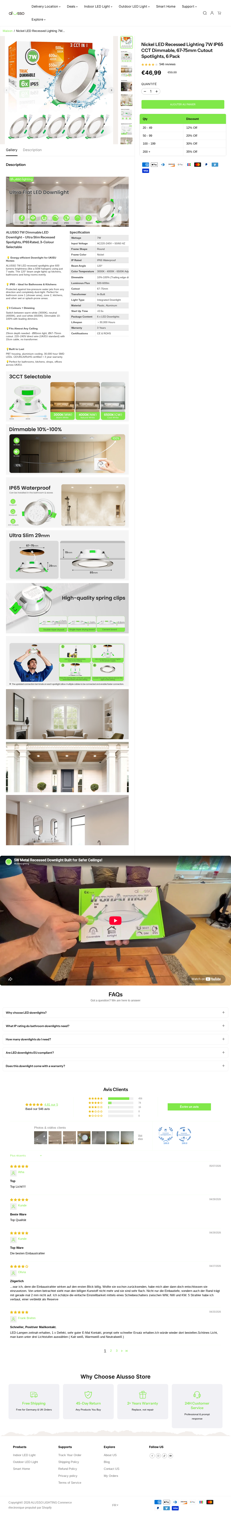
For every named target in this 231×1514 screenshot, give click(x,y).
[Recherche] (205, 13)
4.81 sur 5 (51, 1104)
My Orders (111, 1476)
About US (110, 1455)
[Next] (111, 90)
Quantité (149, 84)
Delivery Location (45, 6)
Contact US (111, 1469)
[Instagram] (158, 1456)
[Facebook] (152, 1456)
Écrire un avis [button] (189, 1106)
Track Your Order (69, 1455)
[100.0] (165, 1134)
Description (32, 150)
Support (188, 6)
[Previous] (7, 90)
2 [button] (111, 1350)
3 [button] (116, 1350)
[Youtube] (170, 1456)
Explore (38, 19)
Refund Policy (67, 1469)
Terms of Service (69, 1482)
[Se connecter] (212, 13)
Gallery (12, 150)
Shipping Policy (68, 1462)
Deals (71, 6)
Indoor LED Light (97, 6)
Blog (107, 1462)
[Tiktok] (164, 1456)
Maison (7, 31)
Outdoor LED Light (133, 6)
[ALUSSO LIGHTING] (16, 13)
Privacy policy (67, 1476)
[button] (96, 1098)
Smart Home (165, 6)
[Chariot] (219, 13)
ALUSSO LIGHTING (44, 1502)
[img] (19, 1166)
